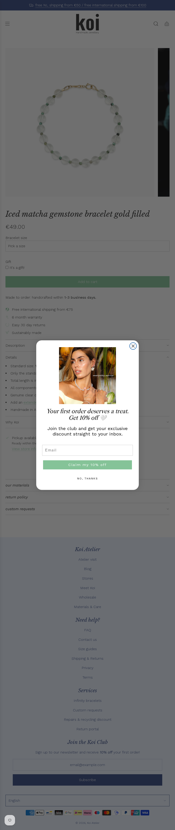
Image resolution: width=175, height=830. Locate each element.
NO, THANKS (87, 478)
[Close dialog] (133, 346)
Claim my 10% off (87, 465)
